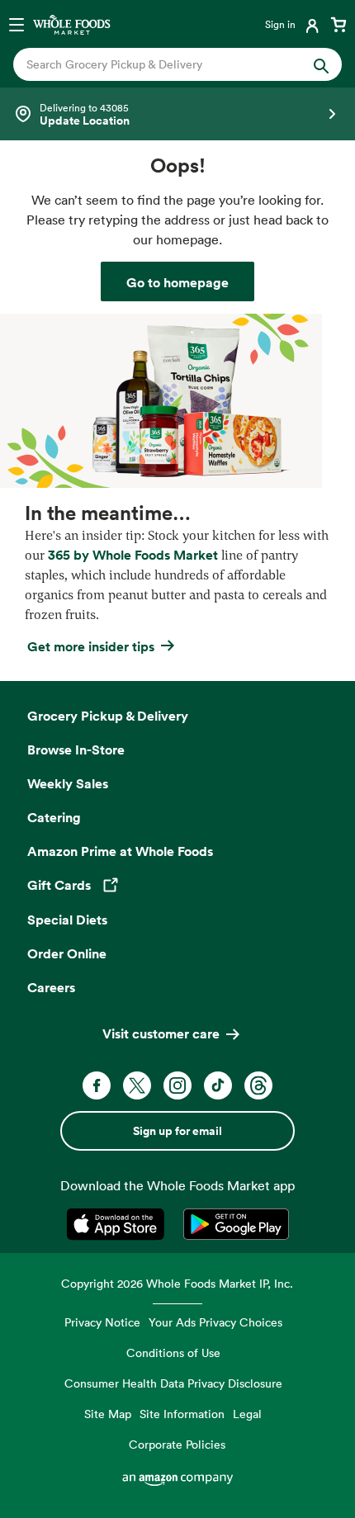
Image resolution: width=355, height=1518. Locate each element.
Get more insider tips (90, 646)
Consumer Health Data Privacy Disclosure (173, 1383)
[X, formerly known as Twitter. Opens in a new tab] (137, 1085)
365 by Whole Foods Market (133, 555)
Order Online (66, 953)
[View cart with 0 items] (338, 24)
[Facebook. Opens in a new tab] (97, 1085)
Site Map (107, 1413)
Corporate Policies (177, 1444)
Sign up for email (177, 1131)
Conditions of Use (173, 1352)
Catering (54, 817)
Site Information (182, 1413)
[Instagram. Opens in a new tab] (177, 1085)
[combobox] (162, 64)
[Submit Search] (321, 64)
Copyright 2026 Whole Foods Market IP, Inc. (177, 1283)
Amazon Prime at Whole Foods (120, 851)
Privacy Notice (102, 1322)
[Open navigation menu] (16, 24)
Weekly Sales (67, 783)
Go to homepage (177, 282)
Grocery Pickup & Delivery (107, 716)
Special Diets (67, 919)
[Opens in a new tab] (118, 1224)
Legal (247, 1413)
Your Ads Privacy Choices (215, 1322)
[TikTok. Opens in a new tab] (218, 1085)
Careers (51, 987)
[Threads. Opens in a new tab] (258, 1085)
